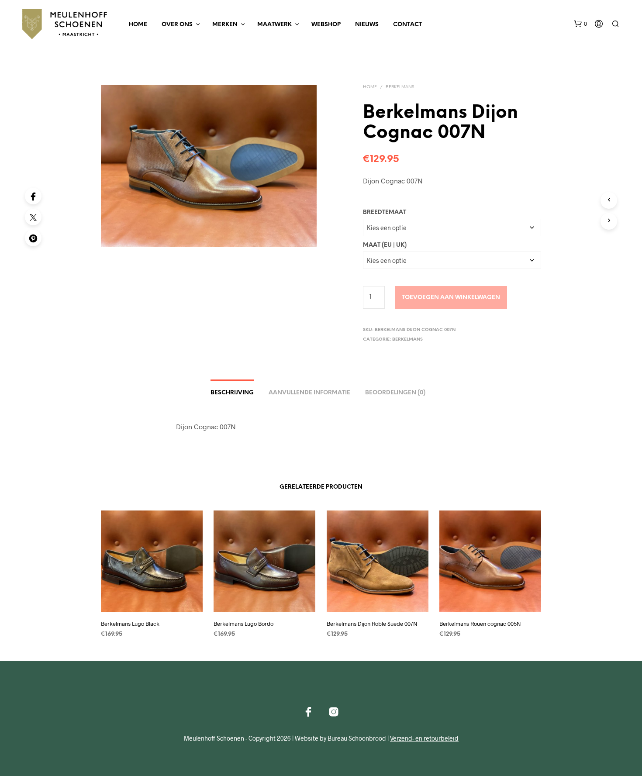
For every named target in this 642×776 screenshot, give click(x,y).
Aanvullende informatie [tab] (309, 393)
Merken (225, 25)
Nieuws (367, 25)
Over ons (177, 25)
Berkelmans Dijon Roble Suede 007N (372, 623)
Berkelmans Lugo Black (130, 623)
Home (138, 25)
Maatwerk (274, 25)
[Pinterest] (33, 238)
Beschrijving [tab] (232, 393)
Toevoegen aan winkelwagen (451, 297)
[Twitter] (33, 217)
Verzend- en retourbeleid (424, 738)
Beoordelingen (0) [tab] (395, 393)
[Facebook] (33, 196)
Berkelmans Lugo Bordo (243, 623)
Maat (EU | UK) (385, 245)
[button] (580, 24)
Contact (407, 25)
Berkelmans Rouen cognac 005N (480, 623)
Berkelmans (400, 87)
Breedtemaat (384, 212)
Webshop (326, 25)
